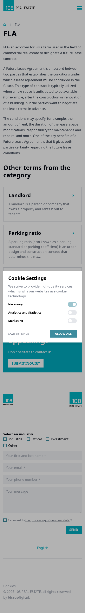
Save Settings (18, 334)
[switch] (72, 304)
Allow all (63, 334)
